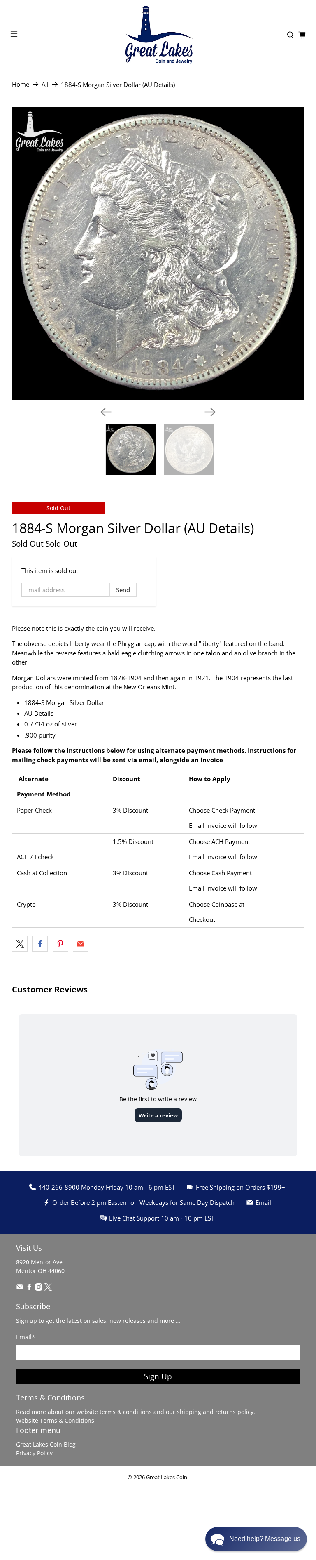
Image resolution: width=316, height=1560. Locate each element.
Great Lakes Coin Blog (46, 1444)
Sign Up (158, 1376)
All (45, 84)
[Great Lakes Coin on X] (48, 1288)
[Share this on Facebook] (40, 944)
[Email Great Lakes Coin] (19, 1288)
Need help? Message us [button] (264, 1538)
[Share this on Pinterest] (60, 944)
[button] (256, 1539)
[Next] (210, 412)
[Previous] (106, 412)
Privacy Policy (34, 1453)
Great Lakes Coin (166, 1477)
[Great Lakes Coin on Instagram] (38, 1288)
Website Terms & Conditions (55, 1420)
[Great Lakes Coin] (158, 35)
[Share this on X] (20, 944)
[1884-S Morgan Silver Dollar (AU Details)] (158, 253)
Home (20, 84)
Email (25, 1337)
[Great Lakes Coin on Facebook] (29, 1288)
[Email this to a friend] (80, 944)
